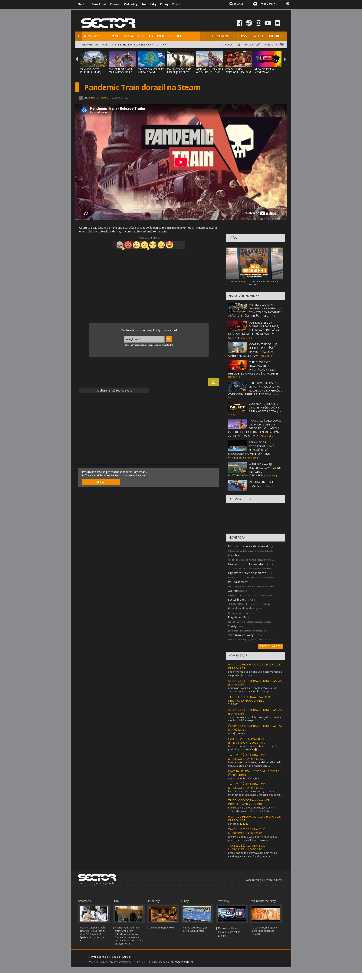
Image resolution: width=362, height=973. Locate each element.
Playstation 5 (236, 617)
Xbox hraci (234, 555)
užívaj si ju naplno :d (239, 733)
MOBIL (274, 36)
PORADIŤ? (270, 44)
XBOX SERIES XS (223, 36)
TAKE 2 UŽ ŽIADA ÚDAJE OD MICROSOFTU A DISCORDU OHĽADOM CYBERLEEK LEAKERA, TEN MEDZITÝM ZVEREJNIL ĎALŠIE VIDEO (254, 428)
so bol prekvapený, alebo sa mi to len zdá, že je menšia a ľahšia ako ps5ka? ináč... (255, 718)
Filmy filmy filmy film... (242, 608)
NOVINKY (91, 36)
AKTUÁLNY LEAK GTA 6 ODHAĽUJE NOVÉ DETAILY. (209, 72)
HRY (141, 36)
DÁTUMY (162, 44)
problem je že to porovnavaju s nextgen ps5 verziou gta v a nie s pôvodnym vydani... (253, 854)
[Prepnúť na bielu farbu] (287, 4)
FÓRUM (175, 36)
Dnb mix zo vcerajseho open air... (249, 546)
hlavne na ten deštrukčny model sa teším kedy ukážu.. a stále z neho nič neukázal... (254, 764)
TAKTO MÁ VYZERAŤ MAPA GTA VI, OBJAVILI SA (151, 72)
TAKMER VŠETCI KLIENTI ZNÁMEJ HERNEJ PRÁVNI (90, 72)
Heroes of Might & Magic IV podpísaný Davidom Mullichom (254, 283)
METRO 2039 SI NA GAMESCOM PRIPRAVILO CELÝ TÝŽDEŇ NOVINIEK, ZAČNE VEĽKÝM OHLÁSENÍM (255, 310)
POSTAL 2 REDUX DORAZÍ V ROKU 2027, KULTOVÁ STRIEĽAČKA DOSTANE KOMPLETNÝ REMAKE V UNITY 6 (253, 330)
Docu (175, 4)
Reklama (115, 956)
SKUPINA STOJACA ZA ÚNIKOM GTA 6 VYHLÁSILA (121, 72)
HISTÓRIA (94, 44)
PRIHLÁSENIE (268, 4)
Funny (164, 4)
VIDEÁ (128, 36)
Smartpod (99, 4)
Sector (83, 4)
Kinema (115, 4)
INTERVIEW (125, 44)
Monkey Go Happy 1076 (161, 927)
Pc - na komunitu (238, 582)
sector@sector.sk (184, 962)
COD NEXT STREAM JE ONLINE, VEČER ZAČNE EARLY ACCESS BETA (264, 407)
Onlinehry (131, 4)
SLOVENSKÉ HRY (144, 44)
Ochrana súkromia (98, 956)
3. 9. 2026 (233, 704)
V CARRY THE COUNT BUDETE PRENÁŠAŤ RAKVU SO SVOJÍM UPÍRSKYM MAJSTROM (253, 349)
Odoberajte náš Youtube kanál (114, 390)
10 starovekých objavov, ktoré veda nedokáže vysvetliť (264, 931)
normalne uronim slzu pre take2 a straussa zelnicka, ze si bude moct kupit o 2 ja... (253, 689)
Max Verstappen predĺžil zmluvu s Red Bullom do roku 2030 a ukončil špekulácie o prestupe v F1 (93, 934)
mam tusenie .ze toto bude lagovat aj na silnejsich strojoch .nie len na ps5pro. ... (251, 809)
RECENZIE (111, 36)
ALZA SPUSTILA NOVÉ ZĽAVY (264, 70)
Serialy (232, 626)
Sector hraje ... (237, 599)
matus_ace (98, 97)
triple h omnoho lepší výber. (244, 778)
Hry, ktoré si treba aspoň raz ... (248, 573)
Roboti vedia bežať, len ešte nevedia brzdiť (195, 929)
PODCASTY (109, 44)
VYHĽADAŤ (228, 44)
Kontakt (126, 956)
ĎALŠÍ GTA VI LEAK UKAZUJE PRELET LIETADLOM (179, 72)
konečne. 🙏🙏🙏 (238, 823)
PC (204, 36)
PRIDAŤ (250, 44)
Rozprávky (148, 4)
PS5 (244, 36)
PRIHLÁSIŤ (101, 482)
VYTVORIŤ (264, 646)
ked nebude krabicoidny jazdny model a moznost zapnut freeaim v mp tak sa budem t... (255, 793)
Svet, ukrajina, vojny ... (242, 635)
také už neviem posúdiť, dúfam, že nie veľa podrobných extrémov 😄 (252, 747)
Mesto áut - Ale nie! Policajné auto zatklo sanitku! (229, 932)
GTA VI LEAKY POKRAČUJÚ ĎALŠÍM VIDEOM (238, 72)
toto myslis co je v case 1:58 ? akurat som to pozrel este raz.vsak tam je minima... (252, 838)
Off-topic (234, 590)
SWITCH (258, 36)
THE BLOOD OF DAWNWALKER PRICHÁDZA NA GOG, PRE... (249, 698)
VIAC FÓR (277, 646)
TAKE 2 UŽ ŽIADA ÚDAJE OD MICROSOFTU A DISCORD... (246, 757)
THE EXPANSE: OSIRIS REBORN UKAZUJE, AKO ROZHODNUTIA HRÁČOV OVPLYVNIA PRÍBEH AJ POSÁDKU (255, 388)
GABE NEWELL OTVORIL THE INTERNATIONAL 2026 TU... (247, 740)
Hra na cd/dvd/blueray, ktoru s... (248, 564)
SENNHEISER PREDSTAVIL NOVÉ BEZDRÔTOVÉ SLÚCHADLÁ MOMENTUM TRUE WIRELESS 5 (251, 449)
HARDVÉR (156, 36)
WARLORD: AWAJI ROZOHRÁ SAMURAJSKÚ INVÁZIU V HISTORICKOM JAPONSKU (254, 469)
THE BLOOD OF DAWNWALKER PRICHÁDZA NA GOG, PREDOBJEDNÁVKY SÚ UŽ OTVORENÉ (253, 367)
